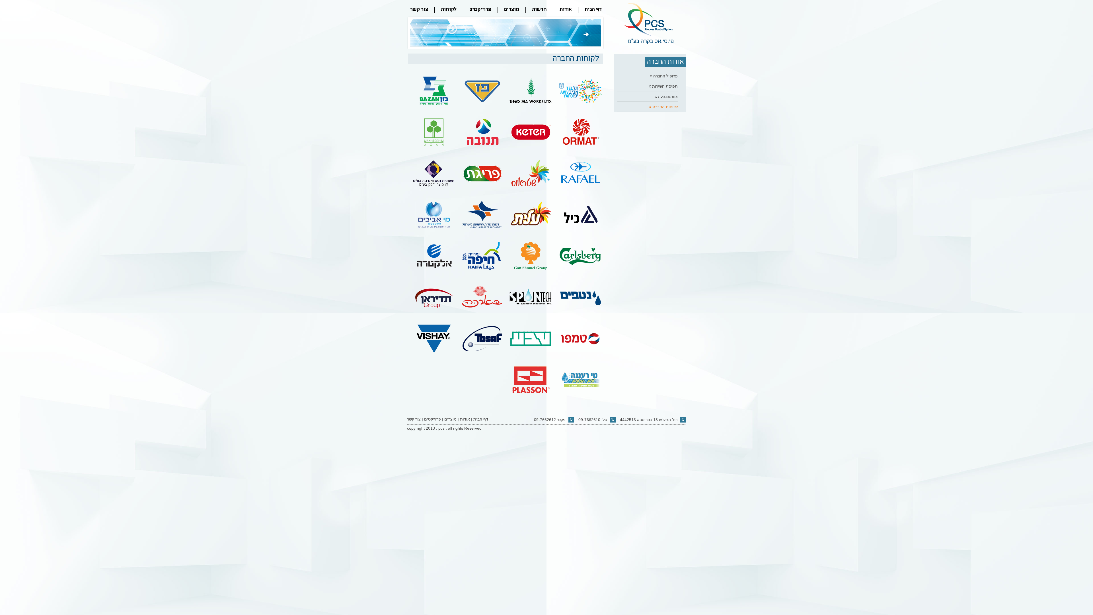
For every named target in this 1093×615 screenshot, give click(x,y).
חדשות (539, 10)
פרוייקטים (480, 10)
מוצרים (511, 10)
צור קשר (419, 10)
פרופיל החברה (665, 76)
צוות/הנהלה (668, 96)
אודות (566, 10)
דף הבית (593, 10)
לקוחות (449, 10)
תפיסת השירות (665, 86)
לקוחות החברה (665, 106)
